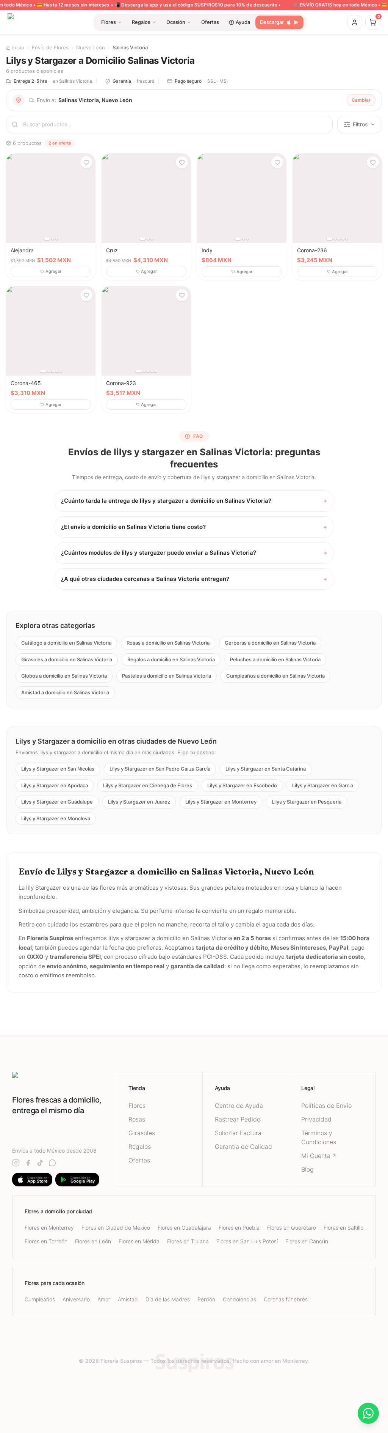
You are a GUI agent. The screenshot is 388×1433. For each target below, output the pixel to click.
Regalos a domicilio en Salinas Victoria (171, 659)
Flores (137, 1105)
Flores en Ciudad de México (115, 1227)
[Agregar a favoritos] (86, 162)
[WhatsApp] (52, 1163)
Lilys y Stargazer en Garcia (322, 785)
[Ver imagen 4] (343, 239)
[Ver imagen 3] (56, 239)
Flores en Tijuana (188, 1241)
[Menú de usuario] (354, 22)
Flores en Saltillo (343, 1227)
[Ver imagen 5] (347, 239)
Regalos (139, 1146)
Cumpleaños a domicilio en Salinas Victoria (275, 676)
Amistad (128, 1299)
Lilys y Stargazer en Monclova (55, 818)
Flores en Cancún (306, 1241)
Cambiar (361, 100)
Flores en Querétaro (291, 1227)
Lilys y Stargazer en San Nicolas (57, 769)
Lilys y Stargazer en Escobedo (242, 785)
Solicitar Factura (238, 1133)
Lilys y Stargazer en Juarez (139, 802)
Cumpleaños (40, 1299)
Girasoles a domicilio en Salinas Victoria (66, 659)
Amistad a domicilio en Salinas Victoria (65, 692)
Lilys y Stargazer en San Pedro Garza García (160, 769)
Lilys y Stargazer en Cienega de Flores (147, 785)
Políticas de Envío (326, 1105)
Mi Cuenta (315, 1155)
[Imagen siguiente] (87, 198)
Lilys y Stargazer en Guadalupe (57, 802)
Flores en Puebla (239, 1227)
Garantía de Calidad (243, 1146)
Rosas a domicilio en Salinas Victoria (168, 643)
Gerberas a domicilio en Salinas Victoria (270, 643)
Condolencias (239, 1299)
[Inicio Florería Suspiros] (64, 1078)
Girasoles (141, 1133)
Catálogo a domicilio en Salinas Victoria (66, 643)
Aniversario (76, 1299)
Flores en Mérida (139, 1241)
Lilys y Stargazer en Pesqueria (306, 802)
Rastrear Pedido (237, 1119)
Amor (103, 1299)
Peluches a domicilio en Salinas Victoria (275, 659)
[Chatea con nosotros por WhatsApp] (368, 1413)
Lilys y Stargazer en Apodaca (54, 785)
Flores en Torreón (46, 1241)
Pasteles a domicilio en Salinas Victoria (166, 676)
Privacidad (316, 1119)
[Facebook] (28, 1163)
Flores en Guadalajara (184, 1227)
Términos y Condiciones (318, 1137)
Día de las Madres (168, 1299)
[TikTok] (40, 1163)
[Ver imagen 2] (53, 239)
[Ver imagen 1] (47, 239)
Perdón (206, 1299)
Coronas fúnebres (286, 1299)
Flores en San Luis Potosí (247, 1241)
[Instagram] (16, 1163)
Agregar (53, 271)
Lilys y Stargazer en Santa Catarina (265, 769)
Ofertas (139, 1160)
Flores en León (93, 1241)
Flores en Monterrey (49, 1227)
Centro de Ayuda (239, 1105)
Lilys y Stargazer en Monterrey (221, 802)
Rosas (136, 1119)
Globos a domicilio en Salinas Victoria (64, 676)
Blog (307, 1169)
